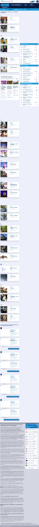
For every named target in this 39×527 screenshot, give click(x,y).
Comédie (12, 367)
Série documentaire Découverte (13, 238)
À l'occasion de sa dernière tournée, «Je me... (13, 193)
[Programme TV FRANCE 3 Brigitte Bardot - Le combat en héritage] (5, 189)
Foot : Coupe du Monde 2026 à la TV (15, 87)
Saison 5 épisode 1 (12, 237)
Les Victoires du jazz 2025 (13, 268)
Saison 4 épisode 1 (12, 173)
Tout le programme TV (16, 4)
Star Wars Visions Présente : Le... (13, 387)
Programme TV (31, 429)
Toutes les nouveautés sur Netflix (13, 348)
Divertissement (13, 61)
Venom (11, 316)
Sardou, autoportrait (13, 192)
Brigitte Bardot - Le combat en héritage (13, 184)
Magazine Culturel (13, 187)
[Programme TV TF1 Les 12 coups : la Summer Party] (5, 157)
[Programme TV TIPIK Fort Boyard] (5, 64)
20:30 (11, 246)
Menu (37, 2)
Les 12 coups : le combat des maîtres (14, 144)
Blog (31, 4)
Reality (12, 335)
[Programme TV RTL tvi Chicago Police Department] (5, 32)
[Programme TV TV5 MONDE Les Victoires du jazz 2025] (5, 273)
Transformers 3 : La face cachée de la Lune (27, 57)
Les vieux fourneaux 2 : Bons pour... (14, 39)
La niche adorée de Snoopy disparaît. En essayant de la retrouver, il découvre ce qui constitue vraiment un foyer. (13, 357)
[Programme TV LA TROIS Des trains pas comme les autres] (5, 241)
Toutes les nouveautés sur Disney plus (12, 396)
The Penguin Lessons (26, 63)
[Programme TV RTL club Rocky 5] (5, 129)
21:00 (11, 266)
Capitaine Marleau (13, 164)
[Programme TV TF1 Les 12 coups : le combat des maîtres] (5, 149)
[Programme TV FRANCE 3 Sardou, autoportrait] (5, 198)
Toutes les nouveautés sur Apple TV (13, 371)
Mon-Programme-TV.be (21, 525)
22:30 (11, 214)
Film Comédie (13, 290)
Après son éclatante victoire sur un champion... (14, 125)
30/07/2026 (12, 353)
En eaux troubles (13, 308)
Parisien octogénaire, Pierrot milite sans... (13, 41)
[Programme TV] (5, 360)
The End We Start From (14, 247)
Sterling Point (12, 402)
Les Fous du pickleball (13, 363)
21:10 (11, 142)
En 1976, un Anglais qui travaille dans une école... (14, 257)
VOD (25, 4)
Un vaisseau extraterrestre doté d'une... (14, 298)
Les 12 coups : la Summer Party (14, 152)
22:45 (11, 171)
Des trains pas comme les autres (14, 236)
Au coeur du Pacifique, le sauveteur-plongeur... (13, 309)
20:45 (11, 17)
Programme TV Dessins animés (25, 524)
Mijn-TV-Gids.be (27, 525)
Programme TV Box (17, 523)
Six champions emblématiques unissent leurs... (14, 145)
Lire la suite (10, 97)
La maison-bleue (13, 276)
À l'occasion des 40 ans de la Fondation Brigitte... (13, 186)
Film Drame (12, 258)
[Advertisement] (10, 109)
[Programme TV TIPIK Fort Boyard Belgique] (5, 72)
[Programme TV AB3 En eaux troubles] (5, 313)
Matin (21, 9)
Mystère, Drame (13, 406)
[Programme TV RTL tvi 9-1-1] (5, 24)
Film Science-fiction (13, 299)
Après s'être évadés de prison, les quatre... (14, 289)
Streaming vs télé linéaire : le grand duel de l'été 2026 (9, 87)
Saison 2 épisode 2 (12, 68)
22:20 (11, 66)
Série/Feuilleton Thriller (14, 217)
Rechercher (4, 7)
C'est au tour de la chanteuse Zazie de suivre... (13, 229)
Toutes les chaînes (31, 467)
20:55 (11, 206)
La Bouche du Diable (13, 411)
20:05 (11, 122)
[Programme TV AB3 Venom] (5, 322)
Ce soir (10, 9)
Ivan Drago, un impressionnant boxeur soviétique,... (14, 133)
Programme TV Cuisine (7, 524)
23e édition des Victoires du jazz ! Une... (14, 270)
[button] (17, 79)
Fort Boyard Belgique (13, 67)
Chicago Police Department (12, 27)
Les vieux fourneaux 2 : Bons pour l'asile (28, 54)
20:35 (11, 226)
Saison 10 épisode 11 (12, 28)
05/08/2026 (12, 385)
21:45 (11, 295)
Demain (16, 9)
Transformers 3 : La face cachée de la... (14, 296)
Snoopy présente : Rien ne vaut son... (14, 355)
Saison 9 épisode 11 (12, 19)
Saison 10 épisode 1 (12, 216)
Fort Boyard (12, 59)
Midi (25, 9)
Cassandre (12, 47)
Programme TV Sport (4, 523)
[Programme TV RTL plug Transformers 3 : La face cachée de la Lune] (5, 301)
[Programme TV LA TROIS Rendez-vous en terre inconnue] (5, 233)
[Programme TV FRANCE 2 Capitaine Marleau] (5, 169)
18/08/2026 (12, 329)
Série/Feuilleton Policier (14, 29)
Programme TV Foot (24, 523)
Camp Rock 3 (12, 377)
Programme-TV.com (15, 525)
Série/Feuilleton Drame (14, 20)
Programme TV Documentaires (16, 524)
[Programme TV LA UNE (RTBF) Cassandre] (5, 52)
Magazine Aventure (13, 230)
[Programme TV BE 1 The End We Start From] (5, 253)
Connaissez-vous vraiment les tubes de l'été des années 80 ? (3, 88)
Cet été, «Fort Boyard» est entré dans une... (14, 60)
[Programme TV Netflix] (5, 337)
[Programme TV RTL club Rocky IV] (5, 137)
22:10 (11, 254)
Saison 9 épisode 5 (12, 208)
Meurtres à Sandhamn (14, 207)
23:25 (11, 191)
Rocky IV (24, 59)
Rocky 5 (11, 123)
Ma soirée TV (4, 4)
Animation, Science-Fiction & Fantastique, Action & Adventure (14, 392)
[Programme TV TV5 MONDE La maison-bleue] (5, 281)
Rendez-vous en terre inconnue (13, 228)
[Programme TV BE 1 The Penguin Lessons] (5, 261)
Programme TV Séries (11, 523)
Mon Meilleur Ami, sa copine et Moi (13, 340)
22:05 (11, 130)
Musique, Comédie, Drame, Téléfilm (14, 382)
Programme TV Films (34, 524)
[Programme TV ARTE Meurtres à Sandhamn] (5, 212)
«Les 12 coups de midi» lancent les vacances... (14, 154)
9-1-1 (11, 18)
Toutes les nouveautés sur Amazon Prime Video (11, 419)
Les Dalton (12, 288)
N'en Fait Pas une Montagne (13, 331)
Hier (4, 9)
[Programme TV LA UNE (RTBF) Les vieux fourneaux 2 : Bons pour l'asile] (5, 44)
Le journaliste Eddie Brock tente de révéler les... (14, 317)
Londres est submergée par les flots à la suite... (14, 249)
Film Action (12, 134)
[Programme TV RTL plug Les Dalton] (5, 293)
